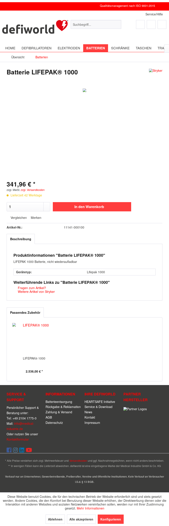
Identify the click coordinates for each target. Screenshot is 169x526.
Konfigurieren (110, 519)
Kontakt (89, 417)
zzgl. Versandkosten (33, 190)
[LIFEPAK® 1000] (34, 338)
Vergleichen (18, 218)
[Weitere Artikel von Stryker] (155, 76)
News (88, 412)
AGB (49, 417)
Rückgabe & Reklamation (63, 406)
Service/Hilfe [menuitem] (154, 14)
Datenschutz (54, 422)
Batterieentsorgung (59, 401)
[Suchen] (117, 24)
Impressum (92, 422)
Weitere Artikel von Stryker (36, 291)
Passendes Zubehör (25, 312)
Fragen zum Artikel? (31, 288)
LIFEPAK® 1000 (34, 358)
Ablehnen (55, 519)
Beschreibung (20, 239)
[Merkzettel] (140, 24)
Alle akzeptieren (81, 519)
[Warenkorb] (162, 24)
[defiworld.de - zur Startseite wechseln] (35, 29)
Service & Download (98, 406)
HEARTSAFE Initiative (99, 401)
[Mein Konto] (151, 24)
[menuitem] (96, 24)
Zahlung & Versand (59, 412)
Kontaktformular (18, 439)
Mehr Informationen (90, 508)
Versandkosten (78, 460)
